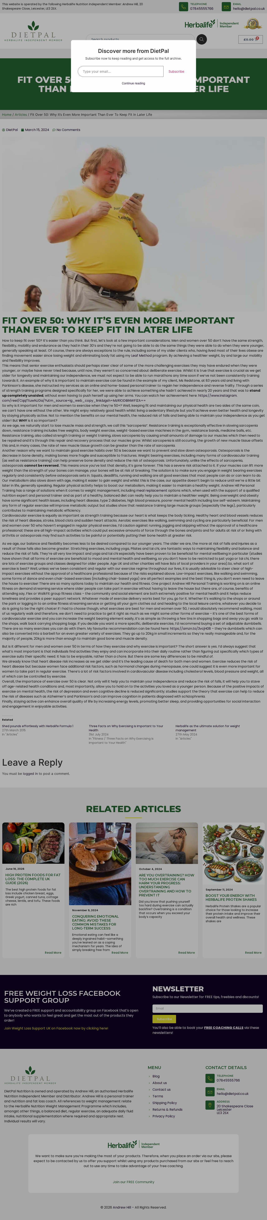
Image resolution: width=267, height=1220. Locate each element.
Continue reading (133, 83)
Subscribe (176, 71)
